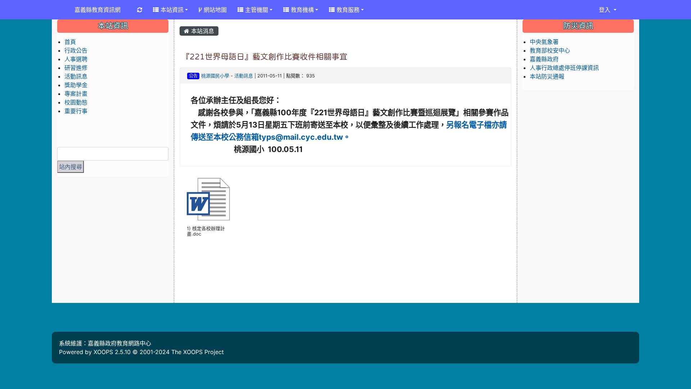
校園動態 (75, 102)
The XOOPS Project (197, 352)
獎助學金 (75, 85)
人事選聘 (75, 59)
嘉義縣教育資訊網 (97, 9)
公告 (193, 76)
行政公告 (75, 50)
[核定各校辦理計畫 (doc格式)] (208, 199)
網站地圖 (214, 9)
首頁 (70, 41)
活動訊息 (243, 76)
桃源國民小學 (215, 76)
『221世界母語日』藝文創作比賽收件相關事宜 (264, 57)
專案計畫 (75, 93)
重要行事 (75, 111)
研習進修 (75, 67)
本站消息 (201, 31)
